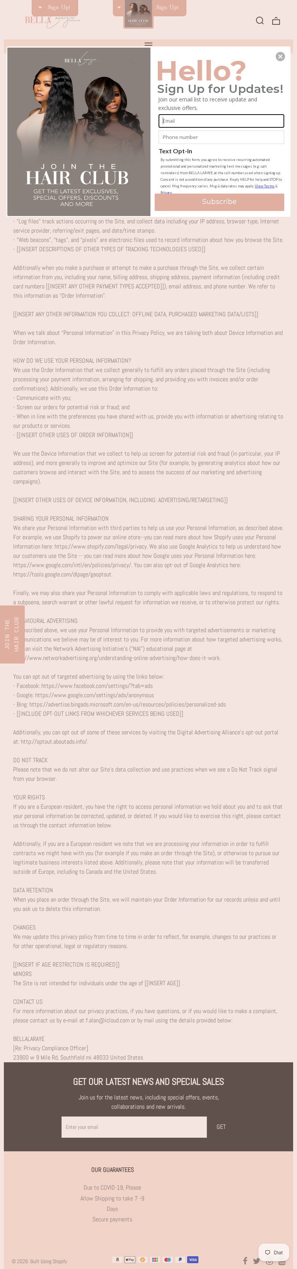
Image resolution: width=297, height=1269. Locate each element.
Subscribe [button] (219, 201)
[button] (280, 56)
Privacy (166, 192)
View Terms (265, 186)
